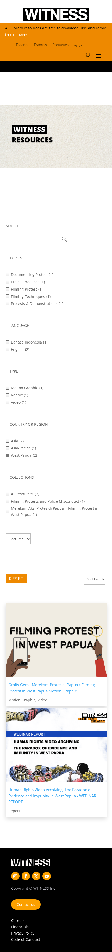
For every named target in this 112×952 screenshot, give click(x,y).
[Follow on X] (36, 876)
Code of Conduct (25, 939)
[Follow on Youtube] (46, 876)
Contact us (26, 904)
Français (40, 45)
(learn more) (16, 34)
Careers (18, 920)
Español (22, 45)
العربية (79, 45)
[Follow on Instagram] (15, 876)
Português (60, 45)
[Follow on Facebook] (26, 876)
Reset (16, 579)
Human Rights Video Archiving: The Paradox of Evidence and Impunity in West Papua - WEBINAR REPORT (52, 796)
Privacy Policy (22, 933)
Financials (20, 926)
